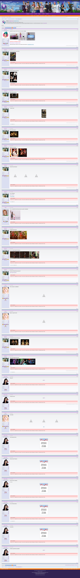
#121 (77, 457)
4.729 (8, 219)
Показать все (5, 44)
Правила (46, 15)
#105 (77, 128)
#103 (77, 90)
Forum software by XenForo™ (40, 570)
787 (8, 56)
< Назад (6, 565)
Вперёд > (15, 565)
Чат (34, 15)
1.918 (8, 58)
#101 (77, 49)
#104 (77, 106)
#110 (77, 228)
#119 (77, 413)
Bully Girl (5, 49)
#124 (77, 525)
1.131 (8, 296)
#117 (77, 376)
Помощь (49, 15)
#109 (77, 207)
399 (8, 387)
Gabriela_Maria (5, 376)
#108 (77, 191)
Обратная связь (54, 15)
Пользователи (42, 15)
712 (8, 41)
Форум (32, 15)
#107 (77, 165)
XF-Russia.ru (41, 571)
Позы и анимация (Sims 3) (8, 26)
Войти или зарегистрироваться (75, 0)
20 (8, 405)
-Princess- (5, 285)
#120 (77, 435)
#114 (77, 311)
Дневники (37, 15)
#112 (77, 269)
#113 (77, 285)
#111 (77, 248)
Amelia (5, 207)
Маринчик (17, 26)
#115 (77, 336)
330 (8, 294)
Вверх (77, 66)
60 (8, 57)
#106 (77, 145)
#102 (77, 69)
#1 (77, 29)
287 (8, 466)
